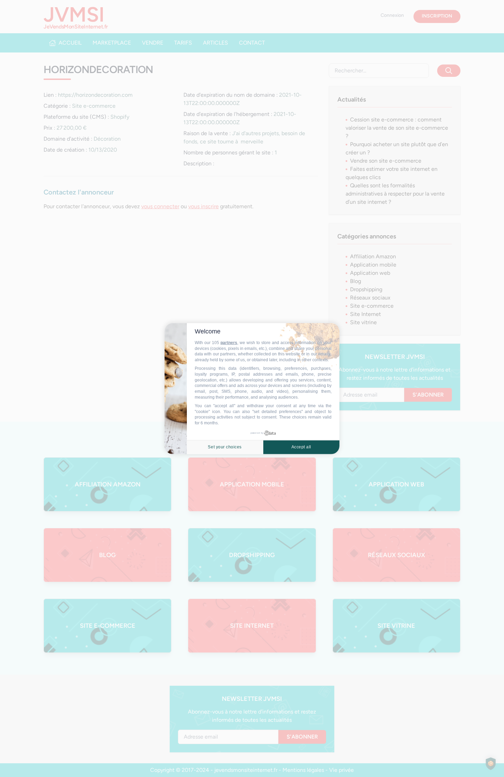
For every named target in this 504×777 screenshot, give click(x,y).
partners (228, 342)
